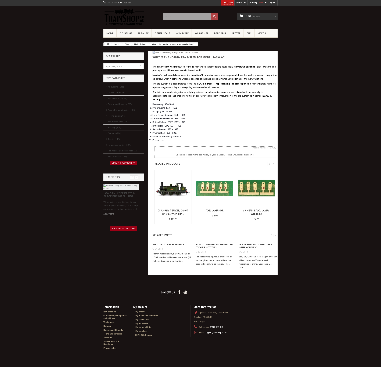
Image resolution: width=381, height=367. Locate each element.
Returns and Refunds (113, 330)
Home (109, 33)
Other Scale (162, 33)
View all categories (123, 163)
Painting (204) (114, 127)
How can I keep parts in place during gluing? (119, 195)
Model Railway (140, 44)
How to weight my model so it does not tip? (214, 246)
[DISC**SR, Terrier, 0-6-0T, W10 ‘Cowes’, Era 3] (173, 188)
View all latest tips (123, 228)
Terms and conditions (113, 334)
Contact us (241, 2)
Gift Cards (228, 2)
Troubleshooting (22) (118, 121)
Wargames (201, 33)
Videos (262, 33)
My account (140, 306)
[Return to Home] (108, 44)
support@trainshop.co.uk (216, 333)
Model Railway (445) (117, 98)
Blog (127, 44)
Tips (249, 33)
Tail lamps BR (214, 210)
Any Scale (182, 33)
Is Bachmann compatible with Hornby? (255, 246)
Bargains (220, 33)
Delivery (107, 326)
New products (109, 312)
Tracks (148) (114, 139)
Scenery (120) (114, 133)
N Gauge (143, 33)
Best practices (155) (117, 156)
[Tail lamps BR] (214, 188)
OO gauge (126, 33)
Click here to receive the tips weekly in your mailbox (200, 155)
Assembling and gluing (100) (121, 110)
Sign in (272, 2)
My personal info (143, 327)
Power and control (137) (119, 145)
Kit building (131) (116, 87)
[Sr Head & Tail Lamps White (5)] (256, 188)
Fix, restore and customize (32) (122, 151)
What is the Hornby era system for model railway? (173, 44)
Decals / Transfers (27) (118, 92)
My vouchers (141, 331)
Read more (108, 214)
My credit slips (142, 319)
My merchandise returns (146, 316)
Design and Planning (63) (120, 104)
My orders (140, 312)
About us (107, 338)
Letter (236, 33)
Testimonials (109, 322)
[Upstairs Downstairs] (131, 17)
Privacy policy (110, 348)
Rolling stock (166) (116, 116)
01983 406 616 (216, 327)
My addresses (141, 323)
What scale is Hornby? (168, 244)
